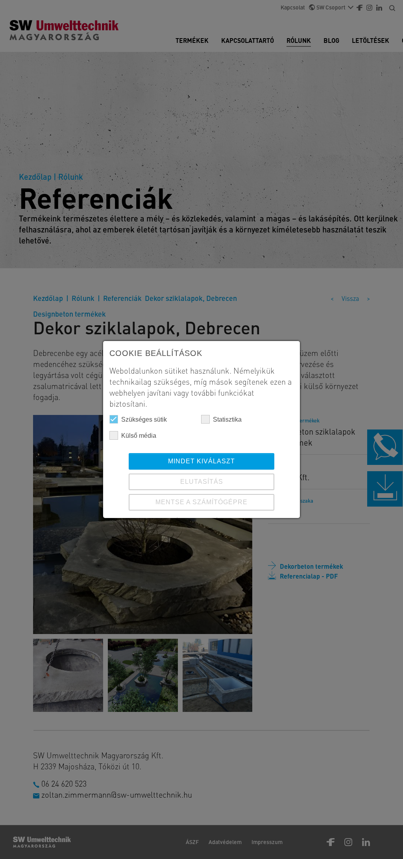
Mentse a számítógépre (201, 502)
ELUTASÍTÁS (201, 481)
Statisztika (227, 419)
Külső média (138, 435)
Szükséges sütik (144, 419)
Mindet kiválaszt (201, 461)
